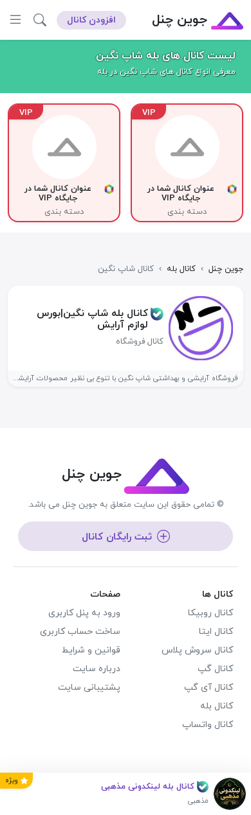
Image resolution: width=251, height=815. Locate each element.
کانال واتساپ (207, 725)
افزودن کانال (91, 20)
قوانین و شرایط (91, 650)
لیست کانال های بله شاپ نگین (166, 56)
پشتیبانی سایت (89, 687)
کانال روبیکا (210, 613)
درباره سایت (96, 669)
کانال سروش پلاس (197, 650)
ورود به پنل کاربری (84, 613)
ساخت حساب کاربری (80, 632)
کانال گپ (215, 669)
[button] (39, 20)
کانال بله (216, 706)
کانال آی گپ (208, 687)
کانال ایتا (216, 632)
